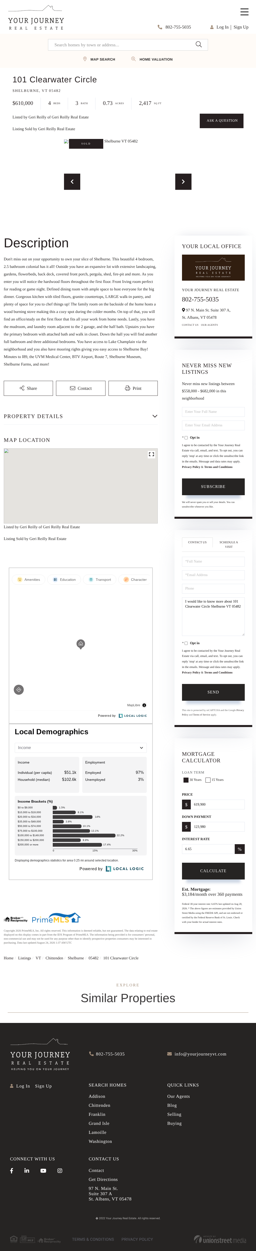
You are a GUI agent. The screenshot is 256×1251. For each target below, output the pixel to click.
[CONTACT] (222, 121)
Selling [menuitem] (174, 1114)
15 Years (218, 780)
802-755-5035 (177, 27)
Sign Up (241, 27)
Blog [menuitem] (172, 1105)
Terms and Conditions (218, 467)
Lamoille (97, 1132)
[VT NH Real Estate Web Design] (220, 1239)
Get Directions (103, 1179)
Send (213, 692)
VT (38, 958)
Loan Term (193, 773)
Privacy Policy (191, 467)
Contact (96, 1170)
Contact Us (190, 325)
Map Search (102, 59)
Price (187, 795)
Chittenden (54, 958)
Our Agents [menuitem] (178, 1096)
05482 (93, 958)
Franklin (97, 1114)
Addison (97, 1096)
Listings (24, 958)
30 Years (196, 780)
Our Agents (209, 325)
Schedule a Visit (229, 544)
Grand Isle (99, 1123)
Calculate (213, 871)
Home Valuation (156, 59)
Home (9, 958)
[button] (198, 45)
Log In (222, 27)
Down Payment (196, 817)
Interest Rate (196, 839)
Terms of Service (201, 714)
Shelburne (76, 958)
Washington (100, 1141)
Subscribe (213, 486)
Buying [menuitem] (174, 1123)
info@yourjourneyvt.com (200, 1053)
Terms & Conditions (93, 1239)
